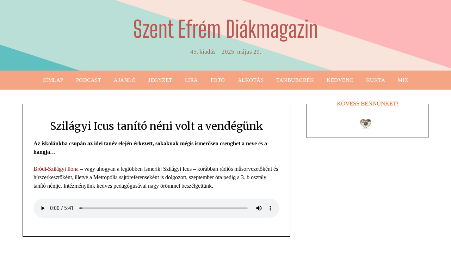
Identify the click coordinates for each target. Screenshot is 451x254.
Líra (191, 80)
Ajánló (125, 80)
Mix (403, 80)
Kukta (375, 80)
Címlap (53, 80)
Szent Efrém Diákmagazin (225, 29)
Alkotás (251, 80)
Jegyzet (160, 80)
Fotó (218, 80)
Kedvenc (340, 80)
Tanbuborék (295, 80)
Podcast (88, 80)
